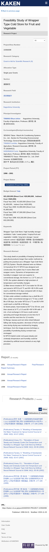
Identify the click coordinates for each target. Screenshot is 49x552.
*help (18, 191)
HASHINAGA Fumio (11, 151)
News (3, 533)
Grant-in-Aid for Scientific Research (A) (18, 61)
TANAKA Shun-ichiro (12, 119)
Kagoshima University (12, 107)
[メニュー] (46, 2)
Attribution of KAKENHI (10, 541)
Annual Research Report (16, 365)
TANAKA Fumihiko (10, 143)
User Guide (5, 525)
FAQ (3, 529)
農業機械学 (8, 96)
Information (5, 521)
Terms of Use (6, 537)
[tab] (25, 399)
